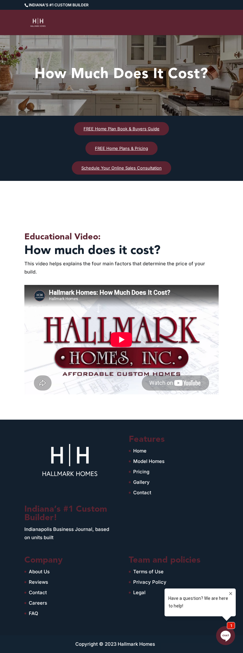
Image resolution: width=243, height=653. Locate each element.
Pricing (141, 472)
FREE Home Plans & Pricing (121, 148)
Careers (38, 603)
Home (139, 451)
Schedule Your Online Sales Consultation (121, 167)
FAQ (33, 613)
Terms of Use (148, 572)
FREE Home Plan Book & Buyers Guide (121, 128)
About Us (39, 572)
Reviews (38, 582)
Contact (142, 493)
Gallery (141, 482)
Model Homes (149, 461)
